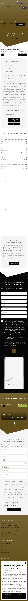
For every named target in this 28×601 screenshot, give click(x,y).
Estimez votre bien (5, 543)
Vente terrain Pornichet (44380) (9, 534)
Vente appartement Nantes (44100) (10, 523)
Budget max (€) (6, 470)
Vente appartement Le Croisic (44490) (10, 530)
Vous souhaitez (4, 312)
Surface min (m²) (6, 474)
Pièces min (5, 477)
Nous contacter (5, 552)
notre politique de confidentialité (13, 591)
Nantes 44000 (16, 49)
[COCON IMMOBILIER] (22, 2)
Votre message (6, 316)
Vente (2, 49)
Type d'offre (4, 459)
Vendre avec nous (5, 545)
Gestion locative (5, 550)
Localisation (4, 466)
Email (3, 301)
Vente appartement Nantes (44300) (10, 527)
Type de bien (4, 462)
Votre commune (6, 309)
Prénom (4, 293)
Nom (3, 297)
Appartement (8, 49)
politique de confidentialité (10, 345)
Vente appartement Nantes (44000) (10, 525)
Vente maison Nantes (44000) (8, 532)
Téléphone (4, 305)
